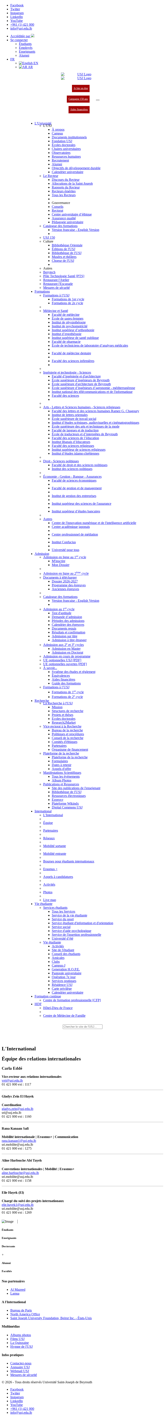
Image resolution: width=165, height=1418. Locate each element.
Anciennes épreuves (65, 589)
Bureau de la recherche (67, 730)
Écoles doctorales (63, 145)
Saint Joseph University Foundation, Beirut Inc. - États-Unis (51, 1318)
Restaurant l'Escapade (58, 284)
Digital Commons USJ (67, 807)
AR (30, 67)
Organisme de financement (70, 749)
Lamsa (14, 1293)
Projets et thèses (62, 715)
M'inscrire (58, 561)
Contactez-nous (20, 1363)
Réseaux (49, 838)
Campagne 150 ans (78, 98)
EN (35, 63)
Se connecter (19, 40)
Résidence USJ (62, 985)
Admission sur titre (64, 636)
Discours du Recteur (65, 179)
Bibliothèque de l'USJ (66, 253)
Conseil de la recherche (67, 738)
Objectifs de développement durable (76, 168)
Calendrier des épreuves (68, 624)
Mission (57, 707)
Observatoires (61, 152)
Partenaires (59, 745)
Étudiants (25, 44)
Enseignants (27, 51)
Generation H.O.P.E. (66, 969)
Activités (58, 946)
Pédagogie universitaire (67, 222)
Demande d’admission (67, 617)
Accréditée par (20, 36)
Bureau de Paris (21, 1310)
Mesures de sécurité (56, 287)
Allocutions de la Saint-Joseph (72, 183)
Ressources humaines (66, 156)
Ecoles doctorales (63, 718)
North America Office (25, 1314)
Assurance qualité (64, 218)
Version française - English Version (75, 230)
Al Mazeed (17, 1289)
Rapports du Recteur (66, 187)
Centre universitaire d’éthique (72, 214)
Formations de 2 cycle (67, 697)
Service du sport (63, 919)
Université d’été (62, 938)
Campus (57, 133)
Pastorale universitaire (66, 973)
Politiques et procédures (68, 734)
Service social (61, 927)
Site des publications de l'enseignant (76, 788)
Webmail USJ (19, 1371)
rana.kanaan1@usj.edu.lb (19, 1140)
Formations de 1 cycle (68, 692)
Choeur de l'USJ (63, 260)
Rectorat (57, 210)
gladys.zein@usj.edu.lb (17, 1109)
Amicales (58, 958)
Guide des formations (66, 683)
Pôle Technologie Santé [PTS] (63, 276)
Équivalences (61, 675)
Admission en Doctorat (67, 652)
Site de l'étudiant (63, 950)
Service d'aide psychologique (71, 931)
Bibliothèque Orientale (67, 245)
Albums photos (20, 1335)
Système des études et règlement (73, 672)
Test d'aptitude (61, 613)
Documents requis (64, 628)
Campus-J (58, 965)
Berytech (49, 272)
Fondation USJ (62, 141)
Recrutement (60, 160)
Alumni (24, 55)
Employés (25, 47)
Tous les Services (63, 911)
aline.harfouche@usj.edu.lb (20, 1173)
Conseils (57, 206)
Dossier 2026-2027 (65, 581)
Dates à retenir (61, 765)
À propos (58, 129)
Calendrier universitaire (67, 172)
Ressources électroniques (69, 796)
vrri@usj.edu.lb (12, 1080)
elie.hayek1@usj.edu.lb (18, 1205)
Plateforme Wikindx (65, 803)
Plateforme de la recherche (70, 757)
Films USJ (17, 1339)
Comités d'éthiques (64, 742)
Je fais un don (81, 88)
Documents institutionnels (69, 137)
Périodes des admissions (68, 621)
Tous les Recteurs (64, 195)
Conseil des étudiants (66, 954)
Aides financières (79, 109)
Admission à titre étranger (69, 640)
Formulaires (60, 761)
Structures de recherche (67, 711)
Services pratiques (64, 981)
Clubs (56, 961)
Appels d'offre (61, 769)
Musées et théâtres (64, 257)
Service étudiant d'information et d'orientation (82, 923)
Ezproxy (57, 799)
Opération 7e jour (64, 977)
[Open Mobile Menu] (97, 100)
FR (12, 59)
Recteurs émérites (64, 191)
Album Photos (61, 780)
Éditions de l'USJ (63, 249)
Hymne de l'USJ (21, 1346)
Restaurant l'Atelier (56, 280)
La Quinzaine (19, 1343)
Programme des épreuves (69, 585)
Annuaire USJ (20, 1367)
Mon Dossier (60, 565)
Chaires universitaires (66, 149)
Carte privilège (62, 988)
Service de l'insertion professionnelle (76, 934)
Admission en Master (66, 648)
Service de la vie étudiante (69, 915)
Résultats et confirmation (68, 632)
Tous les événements (66, 776)
